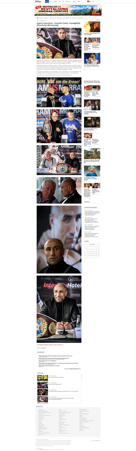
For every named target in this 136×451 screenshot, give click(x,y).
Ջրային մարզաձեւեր (84, 413)
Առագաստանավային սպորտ (45, 412)
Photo (79, 1)
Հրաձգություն (62, 422)
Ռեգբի (81, 415)
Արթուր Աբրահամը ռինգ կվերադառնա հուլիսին (49, 365)
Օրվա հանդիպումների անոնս (55, 384)
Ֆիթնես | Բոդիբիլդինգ (84, 427)
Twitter (55, 344)
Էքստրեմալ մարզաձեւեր (44, 432)
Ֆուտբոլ (41, 17)
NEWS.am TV (68, 1)
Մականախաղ (62, 427)
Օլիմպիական (83, 426)
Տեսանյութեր (97, 4)
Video (63, 1)
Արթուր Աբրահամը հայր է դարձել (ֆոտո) (47, 360)
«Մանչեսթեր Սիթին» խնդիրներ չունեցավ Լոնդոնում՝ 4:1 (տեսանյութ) (63, 391)
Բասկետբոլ (59, 17)
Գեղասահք (41, 426)
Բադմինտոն (41, 416)
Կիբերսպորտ (62, 415)
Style (51, 1)
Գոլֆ (39, 430)
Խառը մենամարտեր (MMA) (65, 412)
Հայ (88, 1)
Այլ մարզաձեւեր (79, 17)
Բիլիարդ (40, 422)
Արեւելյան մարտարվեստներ (45, 415)
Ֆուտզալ (82, 430)
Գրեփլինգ (41, 431)
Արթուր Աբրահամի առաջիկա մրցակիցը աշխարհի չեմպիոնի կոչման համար (55, 355)
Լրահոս (74, 4)
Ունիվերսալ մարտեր (63, 433)
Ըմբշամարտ (41, 434)
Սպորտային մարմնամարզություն (87, 420)
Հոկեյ (60, 420)
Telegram (59, 344)
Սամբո (81, 416)
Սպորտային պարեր (84, 422)
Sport (47, 1)
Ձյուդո (60, 426)
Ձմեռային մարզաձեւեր (64, 424)
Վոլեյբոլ (81, 424)
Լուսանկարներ (88, 4)
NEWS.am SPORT (43, 344)
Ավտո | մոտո (41, 413)
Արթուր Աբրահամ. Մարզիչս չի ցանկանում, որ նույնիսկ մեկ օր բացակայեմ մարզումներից (58, 363)
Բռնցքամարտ (53, 17)
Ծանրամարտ (62, 413)
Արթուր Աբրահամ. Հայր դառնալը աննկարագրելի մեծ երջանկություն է (54, 358)
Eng (93, 1)
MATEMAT (97, 440)
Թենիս (73, 17)
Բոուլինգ (40, 423)
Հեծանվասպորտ (63, 419)
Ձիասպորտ (61, 423)
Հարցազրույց (80, 4)
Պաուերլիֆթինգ (83, 409)
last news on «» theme (72, 368)
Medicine (55, 1)
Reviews (74, 1)
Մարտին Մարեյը (67, 61)
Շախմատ (46, 17)
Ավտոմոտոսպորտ (67, 17)
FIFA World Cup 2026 (67, 4)
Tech (59, 1)
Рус (90, 1)
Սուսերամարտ (83, 419)
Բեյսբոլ (40, 420)
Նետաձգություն (62, 430)
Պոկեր (81, 412)
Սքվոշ (81, 423)
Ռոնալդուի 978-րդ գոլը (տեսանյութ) (56, 377)
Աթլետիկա (41, 409)
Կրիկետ (61, 416)
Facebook (50, 344)
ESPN (70, 69)
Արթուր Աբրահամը (41, 61)
